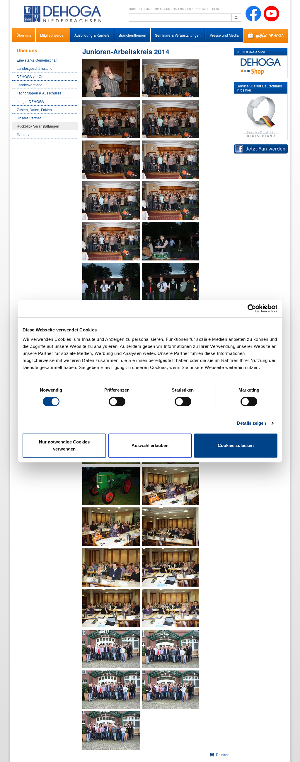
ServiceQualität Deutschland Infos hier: (259, 87)
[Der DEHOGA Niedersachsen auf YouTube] (271, 13)
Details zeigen (251, 423)
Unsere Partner (29, 117)
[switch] (117, 401)
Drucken (222, 754)
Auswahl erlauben (150, 445)
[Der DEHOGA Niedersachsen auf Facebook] (253, 13)
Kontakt (202, 9)
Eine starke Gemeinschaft (37, 59)
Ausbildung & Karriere (92, 35)
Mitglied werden (53, 35)
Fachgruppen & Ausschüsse (39, 92)
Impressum (162, 9)
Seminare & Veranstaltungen (178, 35)
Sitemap (145, 9)
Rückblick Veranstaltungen (38, 125)
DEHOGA (276, 35)
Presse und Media (224, 35)
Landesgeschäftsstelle (34, 68)
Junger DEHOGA (30, 101)
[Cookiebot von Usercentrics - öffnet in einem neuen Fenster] (251, 308)
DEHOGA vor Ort (30, 76)
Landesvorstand (29, 84)
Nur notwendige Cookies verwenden (64, 445)
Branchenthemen (132, 35)
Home (133, 9)
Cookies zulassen (236, 445)
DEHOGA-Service (251, 51)
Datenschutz (183, 9)
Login (215, 9)
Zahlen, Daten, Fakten (34, 109)
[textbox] (180, 17)
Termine (23, 134)
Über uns (23, 35)
